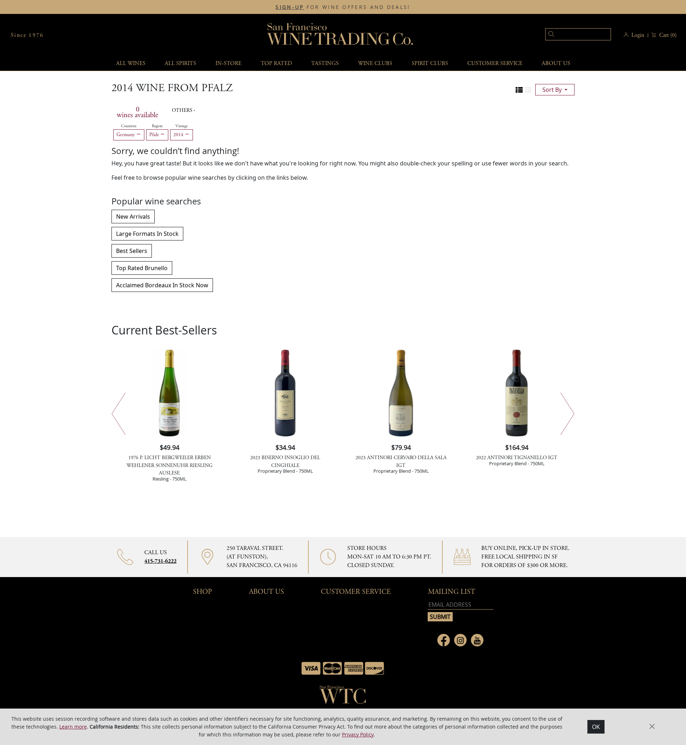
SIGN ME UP (407, 369)
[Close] (450, 272)
